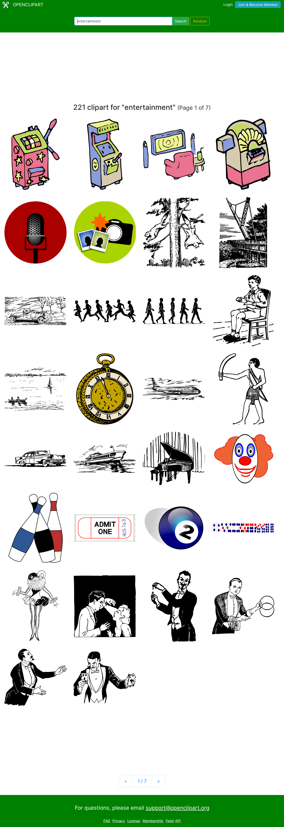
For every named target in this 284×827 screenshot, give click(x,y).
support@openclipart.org (177, 808)
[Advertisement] (142, 70)
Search (180, 21)
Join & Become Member (258, 4)
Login (228, 4)
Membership (153, 821)
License (133, 821)
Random (200, 21)
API (178, 821)
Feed (170, 821)
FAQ (106, 821)
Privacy (118, 821)
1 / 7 (142, 781)
